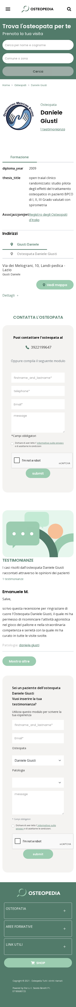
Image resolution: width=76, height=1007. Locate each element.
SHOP (40, 963)
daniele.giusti (29, 645)
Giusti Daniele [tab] (27, 244)
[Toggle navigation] (7, 9)
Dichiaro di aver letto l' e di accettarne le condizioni (39, 445)
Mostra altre (19, 661)
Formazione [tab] (20, 157)
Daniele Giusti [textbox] (25, 760)
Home (6, 85)
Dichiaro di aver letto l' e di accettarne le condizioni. (36, 827)
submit (38, 473)
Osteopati (20, 85)
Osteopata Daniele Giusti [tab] (36, 254)
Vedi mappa (56, 285)
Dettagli (8, 295)
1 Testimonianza (53, 129)
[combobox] (38, 760)
